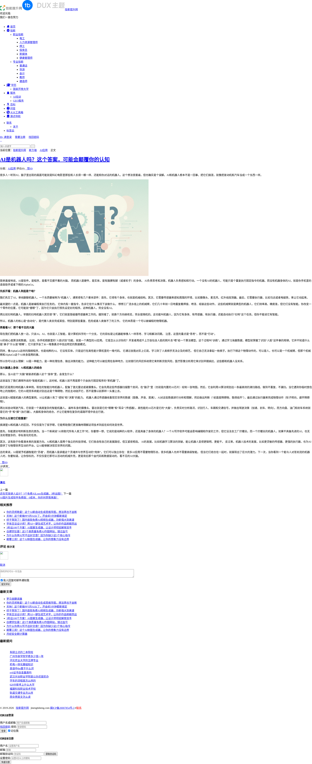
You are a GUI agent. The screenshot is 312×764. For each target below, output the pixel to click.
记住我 (15, 730)
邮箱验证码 (6, 753)
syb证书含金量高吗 (21, 672)
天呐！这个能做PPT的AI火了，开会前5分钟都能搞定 (36, 516)
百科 (12, 104)
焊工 (22, 46)
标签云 (10, 130)
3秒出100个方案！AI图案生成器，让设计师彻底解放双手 (39, 527)
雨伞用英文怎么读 (20, 697)
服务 (12, 93)
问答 (12, 108)
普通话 (23, 65)
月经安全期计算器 (16, 634)
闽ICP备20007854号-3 (62, 708)
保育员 (23, 50)
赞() (29, 168)
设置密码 (5, 758)
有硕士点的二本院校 (21, 652)
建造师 (23, 81)
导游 (22, 69)
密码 (13, 726)
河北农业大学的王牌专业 (24, 660)
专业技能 (18, 61)
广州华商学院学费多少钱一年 (27, 656)
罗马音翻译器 (14, 598)
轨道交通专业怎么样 (21, 692)
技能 (12, 30)
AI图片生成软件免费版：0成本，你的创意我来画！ (29, 497)
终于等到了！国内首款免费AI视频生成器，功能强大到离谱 (40, 519)
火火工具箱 (16, 112)
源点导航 (15, 116)
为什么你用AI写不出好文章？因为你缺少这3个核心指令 (38, 535)
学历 (13, 85)
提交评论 (5, 584)
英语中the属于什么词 (22, 668)
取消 (2, 565)
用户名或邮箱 (8, 722)
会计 (22, 73)
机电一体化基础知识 (21, 664)
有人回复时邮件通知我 (16, 580)
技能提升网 (71, 9)
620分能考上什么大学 (22, 684)
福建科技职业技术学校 (23, 688)
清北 (2, 482)
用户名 (4, 745)
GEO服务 (18, 100)
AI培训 (17, 96)
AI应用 (44, 150)
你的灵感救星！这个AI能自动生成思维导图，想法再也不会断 (41, 512)
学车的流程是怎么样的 (23, 680)
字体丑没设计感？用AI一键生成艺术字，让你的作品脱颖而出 (41, 523)
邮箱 (2, 749)
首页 (12, 26)
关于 (15, 126)
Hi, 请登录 (6, 137)
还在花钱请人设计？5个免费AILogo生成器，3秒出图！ (31, 493)
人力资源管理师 (29, 42)
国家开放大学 (21, 89)
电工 (22, 38)
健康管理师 (26, 57)
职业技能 (18, 34)
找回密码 (34, 137)
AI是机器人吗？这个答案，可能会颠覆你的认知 (55, 159)
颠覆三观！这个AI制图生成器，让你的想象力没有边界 (37, 539)
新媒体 (23, 54)
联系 (9, 122)
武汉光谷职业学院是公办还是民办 (29, 676)
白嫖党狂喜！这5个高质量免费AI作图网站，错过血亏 (37, 531)
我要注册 (20, 137)
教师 (22, 77)
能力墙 (33, 150)
